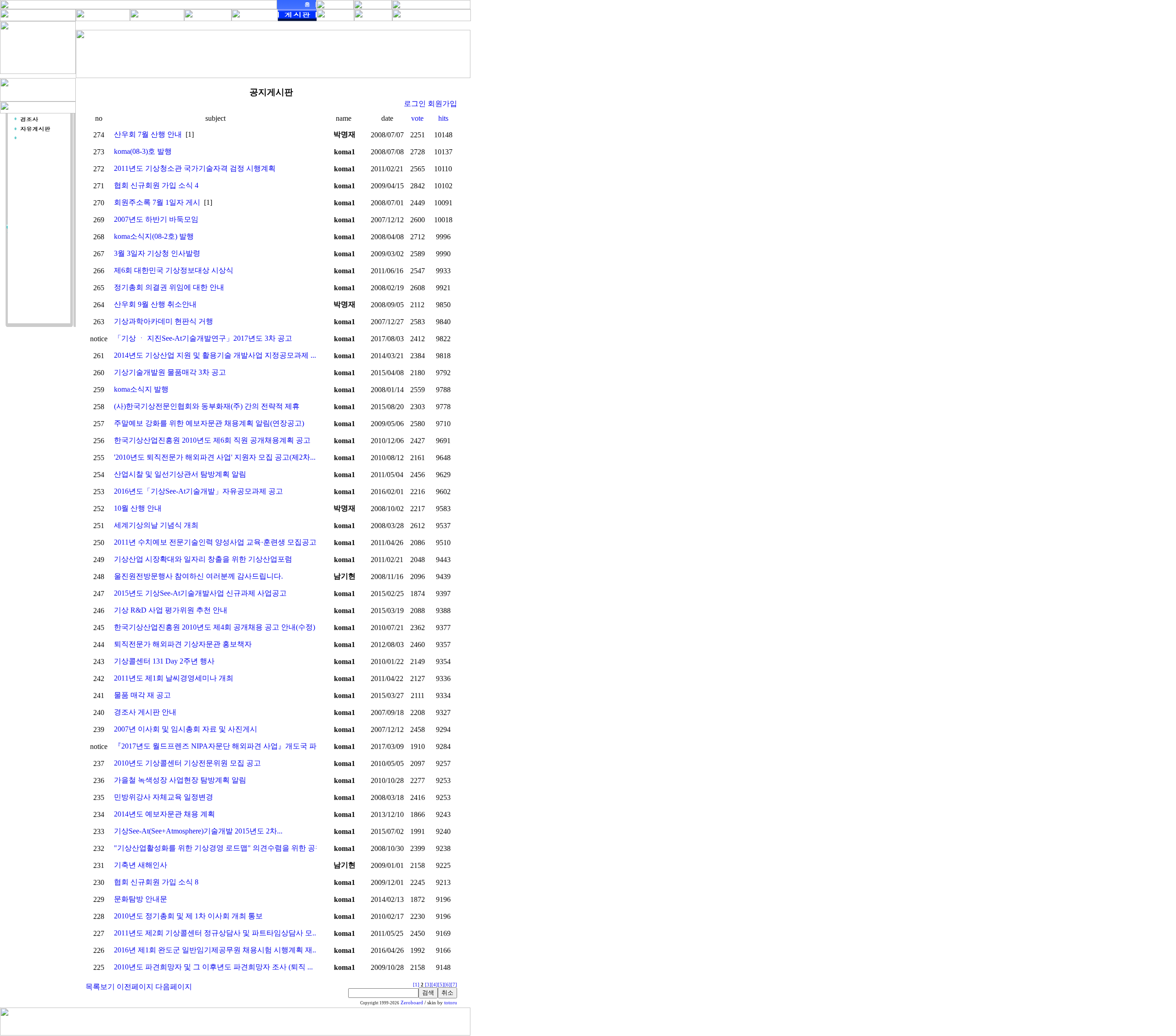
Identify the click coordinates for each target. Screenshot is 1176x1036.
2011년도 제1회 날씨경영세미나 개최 (173, 678)
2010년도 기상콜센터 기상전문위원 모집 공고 (187, 763)
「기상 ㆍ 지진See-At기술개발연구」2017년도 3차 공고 (203, 338)
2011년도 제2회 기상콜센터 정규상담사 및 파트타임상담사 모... (216, 933)
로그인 (415, 103)
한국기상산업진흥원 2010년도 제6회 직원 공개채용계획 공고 (212, 440)
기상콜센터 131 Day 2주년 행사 (164, 661)
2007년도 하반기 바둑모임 (156, 219)
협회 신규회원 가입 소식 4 (156, 185)
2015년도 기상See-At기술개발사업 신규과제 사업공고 (200, 593)
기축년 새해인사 (140, 865)
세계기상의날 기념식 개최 (156, 525)
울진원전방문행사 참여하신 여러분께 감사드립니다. (198, 576)
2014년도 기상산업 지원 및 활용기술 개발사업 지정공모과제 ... (215, 355)
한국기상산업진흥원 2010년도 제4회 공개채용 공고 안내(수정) (214, 627)
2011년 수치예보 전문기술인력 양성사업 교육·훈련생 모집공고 (215, 542)
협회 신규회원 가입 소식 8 (156, 882)
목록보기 (100, 987)
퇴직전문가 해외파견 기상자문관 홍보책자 (183, 644)
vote (417, 118)
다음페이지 (173, 987)
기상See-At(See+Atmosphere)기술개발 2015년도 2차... (198, 831)
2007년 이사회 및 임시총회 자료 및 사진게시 (185, 729)
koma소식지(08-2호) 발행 (154, 236)
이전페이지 (135, 987)
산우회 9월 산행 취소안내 (155, 304)
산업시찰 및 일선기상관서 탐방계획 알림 (180, 474)
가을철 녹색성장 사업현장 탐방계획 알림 (180, 780)
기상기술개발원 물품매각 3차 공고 (170, 372)
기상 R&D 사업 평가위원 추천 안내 (170, 610)
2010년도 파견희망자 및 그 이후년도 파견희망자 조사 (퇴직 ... (213, 967)
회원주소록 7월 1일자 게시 (157, 202)
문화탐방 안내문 (140, 899)
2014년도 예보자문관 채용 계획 (164, 814)
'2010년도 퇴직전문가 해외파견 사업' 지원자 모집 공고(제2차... (215, 457)
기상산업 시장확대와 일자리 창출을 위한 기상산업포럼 (203, 559)
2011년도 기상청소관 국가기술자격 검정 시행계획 (195, 168)
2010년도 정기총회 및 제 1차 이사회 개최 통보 (188, 916)
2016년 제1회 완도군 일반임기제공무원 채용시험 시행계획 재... (216, 950)
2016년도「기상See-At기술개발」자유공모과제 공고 (198, 491)
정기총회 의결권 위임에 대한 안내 (169, 287)
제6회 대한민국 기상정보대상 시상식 (173, 270)
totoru (450, 1002)
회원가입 (442, 103)
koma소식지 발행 (141, 389)
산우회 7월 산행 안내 (148, 134)
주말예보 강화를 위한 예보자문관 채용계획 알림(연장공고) (209, 423)
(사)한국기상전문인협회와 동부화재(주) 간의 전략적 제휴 (207, 406)
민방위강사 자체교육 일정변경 (163, 797)
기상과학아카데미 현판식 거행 (163, 321)
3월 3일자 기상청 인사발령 (157, 253)
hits (443, 118)
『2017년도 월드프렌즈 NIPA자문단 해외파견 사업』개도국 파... (218, 746)
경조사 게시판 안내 (145, 712)
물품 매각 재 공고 (142, 695)
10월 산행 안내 (138, 508)
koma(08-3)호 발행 (143, 151)
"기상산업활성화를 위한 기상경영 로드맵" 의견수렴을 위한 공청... (221, 848)
